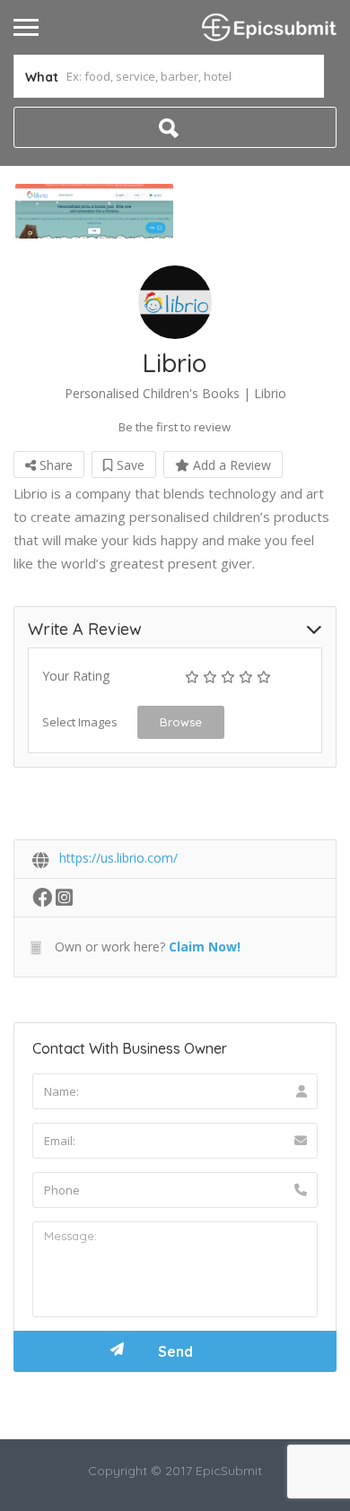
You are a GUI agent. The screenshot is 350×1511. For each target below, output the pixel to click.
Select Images (80, 722)
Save (128, 464)
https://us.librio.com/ (118, 857)
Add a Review (230, 464)
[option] (94, 211)
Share (54, 464)
